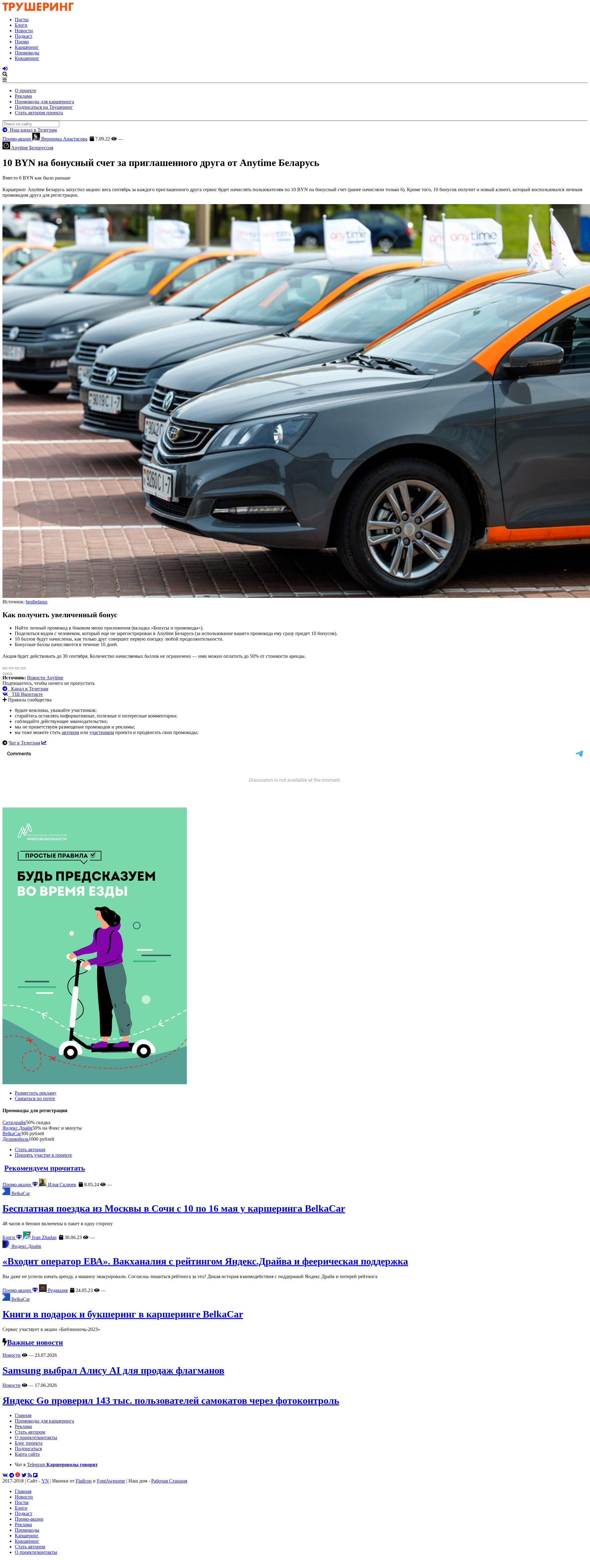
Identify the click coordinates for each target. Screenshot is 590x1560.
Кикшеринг (27, 58)
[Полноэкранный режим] (17, 668)
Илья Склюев (61, 1184)
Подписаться (28, 1448)
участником (101, 732)
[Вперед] (9, 674)
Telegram (62, 1464)
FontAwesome (111, 1480)
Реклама (23, 96)
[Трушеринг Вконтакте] (5, 1475)
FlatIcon (84, 1480)
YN (45, 1480)
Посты (22, 19)
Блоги (21, 25)
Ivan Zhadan (44, 1237)
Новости (24, 30)
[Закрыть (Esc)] (4, 668)
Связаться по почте (35, 1098)
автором (70, 732)
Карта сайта (27, 1454)
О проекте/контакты (36, 1437)
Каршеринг (27, 47)
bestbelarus (36, 601)
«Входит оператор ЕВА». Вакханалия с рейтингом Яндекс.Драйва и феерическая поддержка (205, 1261)
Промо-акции (17, 138)
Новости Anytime (45, 677)
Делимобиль (15, 1139)
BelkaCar (11, 1133)
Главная (23, 1415)
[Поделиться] (11, 668)
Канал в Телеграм (27, 688)
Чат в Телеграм (24, 742)
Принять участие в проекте (43, 1155)
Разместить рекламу (36, 1093)
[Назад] (4, 674)
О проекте (25, 90)
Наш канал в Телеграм (32, 129)
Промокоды (27, 52)
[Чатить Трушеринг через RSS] (30, 1475)
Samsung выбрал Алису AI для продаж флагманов (113, 1370)
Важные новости (35, 1342)
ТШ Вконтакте (25, 694)
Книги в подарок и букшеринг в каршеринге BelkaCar (122, 1314)
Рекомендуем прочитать (44, 1168)
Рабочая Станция (169, 1480)
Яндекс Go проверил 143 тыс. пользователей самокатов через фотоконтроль (170, 1400)
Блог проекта (28, 1443)
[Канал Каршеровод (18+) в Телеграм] (11, 1475)
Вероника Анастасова (63, 138)
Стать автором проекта (39, 112)
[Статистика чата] (43, 742)
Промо (22, 41)
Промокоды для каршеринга (44, 101)
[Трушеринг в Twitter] (24, 1475)
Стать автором (30, 1149)
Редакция (57, 1290)
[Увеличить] (23, 668)
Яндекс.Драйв (17, 1128)
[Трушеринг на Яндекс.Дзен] (17, 1475)
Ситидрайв (14, 1122)
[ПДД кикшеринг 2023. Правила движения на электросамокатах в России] (295, 946)
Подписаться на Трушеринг (44, 107)
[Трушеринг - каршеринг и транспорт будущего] (38, 9)
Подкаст (23, 36)
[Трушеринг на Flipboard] (35, 1475)
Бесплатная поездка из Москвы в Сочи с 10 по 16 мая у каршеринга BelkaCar (173, 1208)
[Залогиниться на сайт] (4, 68)
